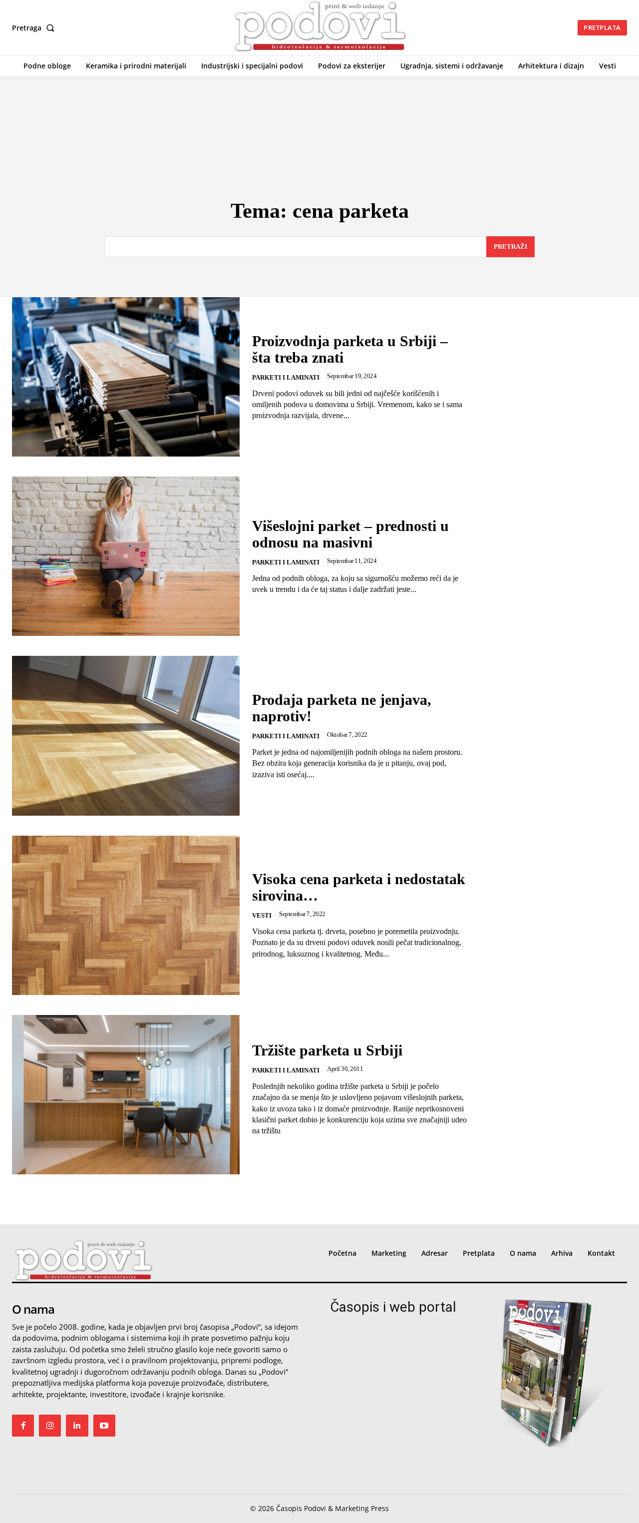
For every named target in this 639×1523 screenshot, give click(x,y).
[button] (35, 27)
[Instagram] (50, 1426)
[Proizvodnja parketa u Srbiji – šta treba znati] (126, 377)
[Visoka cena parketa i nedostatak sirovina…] (126, 915)
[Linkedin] (77, 1426)
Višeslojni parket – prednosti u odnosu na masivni (350, 533)
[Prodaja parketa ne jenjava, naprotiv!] (126, 735)
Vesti (262, 915)
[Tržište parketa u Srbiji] (126, 1094)
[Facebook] (23, 1426)
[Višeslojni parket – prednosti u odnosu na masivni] (126, 556)
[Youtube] (104, 1426)
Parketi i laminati (286, 377)
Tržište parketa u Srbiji (327, 1050)
